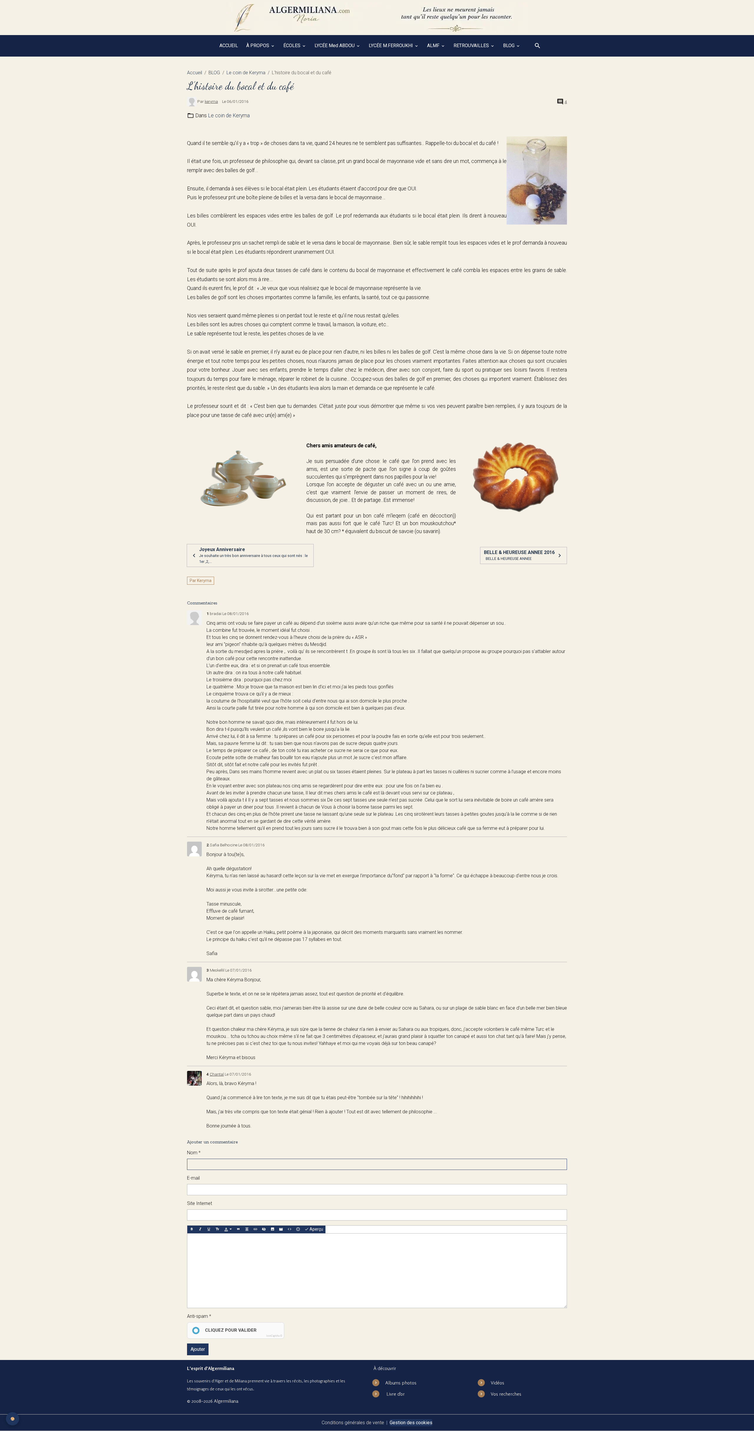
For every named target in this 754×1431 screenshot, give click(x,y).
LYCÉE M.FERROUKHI (391, 45)
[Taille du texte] (217, 1229)
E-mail (193, 1178)
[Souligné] (208, 1229)
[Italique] (200, 1229)
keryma (211, 101)
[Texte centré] (246, 1229)
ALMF (434, 45)
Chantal (217, 1074)
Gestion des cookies (411, 1422)
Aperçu (316, 1229)
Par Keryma (200, 580)
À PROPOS (258, 45)
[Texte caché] (263, 1229)
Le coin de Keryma (245, 72)
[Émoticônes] (298, 1229)
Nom (192, 1152)
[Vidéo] (281, 1229)
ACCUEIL (228, 45)
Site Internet (199, 1203)
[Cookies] (12, 1418)
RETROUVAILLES (472, 45)
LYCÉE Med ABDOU (335, 45)
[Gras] (191, 1229)
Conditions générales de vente (353, 1422)
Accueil (194, 72)
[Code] (289, 1229)
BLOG (509, 45)
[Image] (272, 1229)
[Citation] (238, 1229)
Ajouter (198, 1349)
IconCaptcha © (274, 1335)
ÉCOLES (292, 45)
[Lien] (255, 1229)
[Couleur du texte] (228, 1229)
